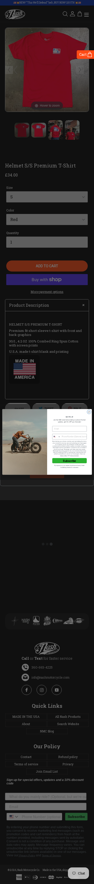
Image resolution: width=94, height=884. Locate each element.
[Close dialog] (89, 412)
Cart (83, 54)
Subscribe (69, 461)
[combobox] (56, 436)
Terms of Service (74, 455)
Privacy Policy (63, 455)
